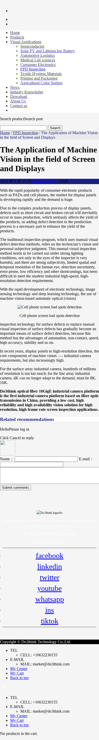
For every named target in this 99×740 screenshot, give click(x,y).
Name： (7, 459)
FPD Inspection (25, 133)
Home (5, 133)
